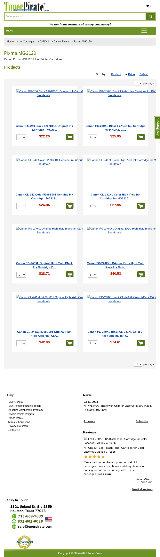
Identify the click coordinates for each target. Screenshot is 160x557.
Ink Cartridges (27, 41)
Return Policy (15, 417)
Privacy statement (18, 425)
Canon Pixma (61, 41)
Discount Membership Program (25, 409)
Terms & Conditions (19, 422)
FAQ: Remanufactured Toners (24, 405)
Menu (9, 30)
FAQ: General (15, 401)
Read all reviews (142, 489)
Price (131, 74)
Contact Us (14, 430)
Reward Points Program (21, 414)
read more (105, 473)
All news (89, 421)
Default (144, 74)
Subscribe (142, 421)
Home (10, 41)
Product (116, 74)
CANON (44, 41)
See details (43, 95)
